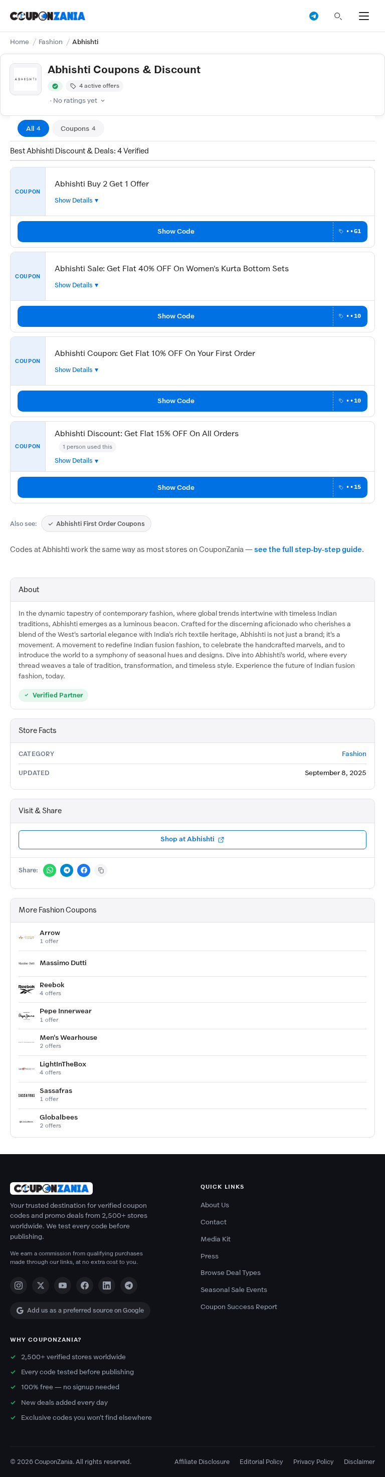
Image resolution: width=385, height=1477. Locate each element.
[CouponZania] (97, 1188)
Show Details (74, 200)
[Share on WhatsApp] (49, 870)
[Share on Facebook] (83, 870)
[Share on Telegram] (66, 870)
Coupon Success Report (239, 1307)
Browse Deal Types (231, 1272)
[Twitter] (40, 1285)
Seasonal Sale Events (234, 1290)
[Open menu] (364, 16)
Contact (214, 1222)
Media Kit (216, 1239)
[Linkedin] (106, 1285)
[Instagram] (18, 1285)
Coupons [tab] (78, 128)
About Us (215, 1205)
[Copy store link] (100, 870)
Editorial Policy (261, 1461)
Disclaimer (359, 1461)
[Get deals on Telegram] (314, 16)
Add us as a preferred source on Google (85, 1310)
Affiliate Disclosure (202, 1461)
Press (210, 1256)
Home (19, 42)
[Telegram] (128, 1285)
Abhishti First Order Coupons (100, 523)
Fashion (51, 42)
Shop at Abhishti (187, 839)
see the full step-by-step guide (308, 549)
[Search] (338, 16)
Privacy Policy (313, 1461)
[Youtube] (62, 1285)
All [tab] (33, 128)
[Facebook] (84, 1285)
